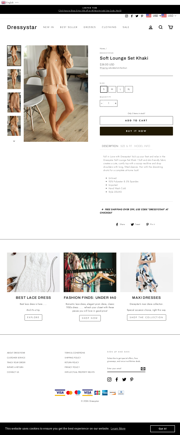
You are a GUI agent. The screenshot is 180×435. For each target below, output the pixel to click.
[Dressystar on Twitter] (124, 379)
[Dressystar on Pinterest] (132, 379)
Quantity (105, 97)
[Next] (14, 140)
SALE (126, 27)
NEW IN (48, 27)
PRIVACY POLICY (72, 367)
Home (102, 48)
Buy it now (136, 131)
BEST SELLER (69, 27)
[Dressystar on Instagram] (109, 379)
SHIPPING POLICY (73, 357)
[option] (90, 9)
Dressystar (22, 27)
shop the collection (146, 317)
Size (102, 83)
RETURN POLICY (72, 362)
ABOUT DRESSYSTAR (16, 352)
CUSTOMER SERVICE (16, 357)
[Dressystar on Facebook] (117, 379)
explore (33, 317)
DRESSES (90, 27)
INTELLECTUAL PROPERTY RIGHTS (80, 372)
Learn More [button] (118, 428)
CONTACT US (13, 372)
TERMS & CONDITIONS (75, 352)
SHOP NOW (90, 318)
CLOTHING (109, 27)
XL (129, 89)
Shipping (104, 67)
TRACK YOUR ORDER (16, 362)
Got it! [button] (163, 428)
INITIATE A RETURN (15, 367)
